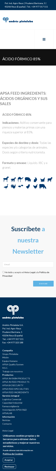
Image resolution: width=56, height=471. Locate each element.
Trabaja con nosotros (12, 371)
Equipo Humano (10, 361)
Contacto (7, 423)
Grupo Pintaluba (10, 354)
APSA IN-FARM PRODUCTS (16, 378)
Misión (5, 357)
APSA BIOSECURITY (12, 385)
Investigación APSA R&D (14, 409)
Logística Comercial (11, 399)
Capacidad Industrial (12, 402)
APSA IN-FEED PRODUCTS (15, 382)
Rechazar (9, 466)
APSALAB (7, 413)
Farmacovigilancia (10, 406)
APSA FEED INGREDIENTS (15, 392)
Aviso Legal (29, 272)
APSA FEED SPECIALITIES (15, 389)
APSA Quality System (12, 364)
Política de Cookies (13, 453)
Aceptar (9, 460)
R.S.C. (5, 368)
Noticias (6, 420)
